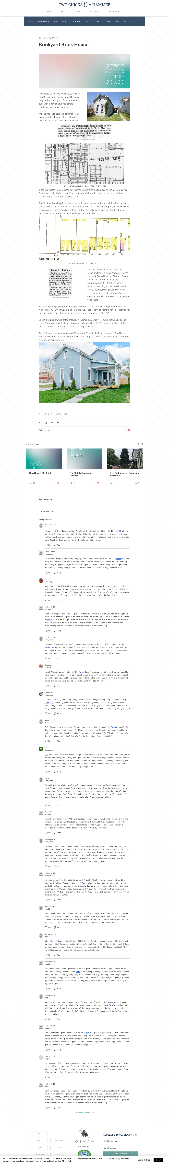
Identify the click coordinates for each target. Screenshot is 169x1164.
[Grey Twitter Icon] (84, 1141)
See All (140, 444)
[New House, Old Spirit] (44, 458)
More (126, 21)
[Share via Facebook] (40, 422)
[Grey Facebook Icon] (80, 1141)
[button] (139, 21)
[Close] (166, 1160)
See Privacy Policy (65, 1161)
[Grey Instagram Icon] (76, 1141)
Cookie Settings (144, 1160)
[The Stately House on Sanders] (85, 458)
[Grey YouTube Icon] (92, 1141)
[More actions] (128, 37)
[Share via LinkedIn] (52, 422)
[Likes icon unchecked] (46, 544)
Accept (158, 1160)
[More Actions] (128, 525)
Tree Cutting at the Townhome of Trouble (124, 474)
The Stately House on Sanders (80, 474)
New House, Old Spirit (40, 473)
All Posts (29, 21)
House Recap (43, 21)
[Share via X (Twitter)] (46, 422)
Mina (108, 21)
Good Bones (56, 414)
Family (64, 21)
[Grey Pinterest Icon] (88, 1141)
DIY (55, 21)
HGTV (88, 21)
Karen (117, 21)
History (65, 414)
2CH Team (76, 21)
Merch (98, 21)
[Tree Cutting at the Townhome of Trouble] (125, 458)
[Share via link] (58, 422)
